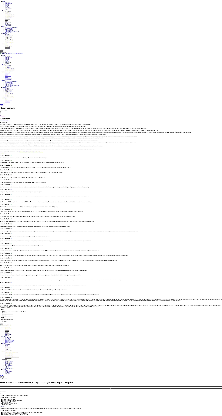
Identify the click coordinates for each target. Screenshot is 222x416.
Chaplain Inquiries (8, 25)
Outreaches (7, 4)
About (3, 1)
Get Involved (4, 33)
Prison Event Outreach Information (11, 27)
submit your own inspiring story (36, 151)
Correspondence (8, 22)
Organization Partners (9, 35)
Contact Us (7, 40)
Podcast (6, 21)
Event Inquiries (7, 47)
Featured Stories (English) (9, 14)
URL (3, 309)
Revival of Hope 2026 (9, 29)
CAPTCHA (4, 321)
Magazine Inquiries (8, 46)
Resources (4, 18)
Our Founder (7, 7)
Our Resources (7, 19)
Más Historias (4, 120)
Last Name (4, 315)
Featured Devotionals (8, 16)
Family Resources (8, 24)
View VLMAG (7, 12)
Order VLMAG (7, 13)
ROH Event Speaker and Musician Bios (12, 31)
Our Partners (7, 9)
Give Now (2, 406)
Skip (111, 388)
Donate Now (7, 41)
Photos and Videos (8, 32)
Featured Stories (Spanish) (9, 15)
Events (3, 26)
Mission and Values (8, 3)
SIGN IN (1, 50)
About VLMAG (8, 11)
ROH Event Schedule (9, 30)
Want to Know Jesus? (9, 39)
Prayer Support (7, 38)
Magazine (4, 10)
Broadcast (6, 20)
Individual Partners (8, 36)
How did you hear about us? (7, 319)
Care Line (6, 23)
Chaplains (4, 43)
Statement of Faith (8, 8)
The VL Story (7, 2)
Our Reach (7, 5)
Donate (111, 386)
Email (3, 317)
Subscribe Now (3, 152)
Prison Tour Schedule (8, 28)
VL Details (2, 377)
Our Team (6, 6)
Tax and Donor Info (8, 37)
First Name (4, 312)
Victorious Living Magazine (24, 151)
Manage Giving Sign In (9, 42)
